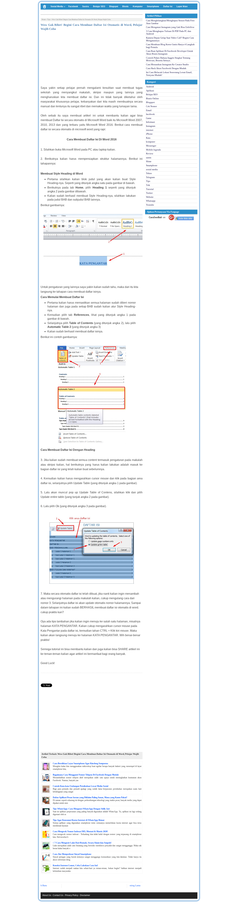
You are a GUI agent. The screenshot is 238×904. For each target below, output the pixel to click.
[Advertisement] (92, 59)
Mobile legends (153, 149)
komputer (150, 141)
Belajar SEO (99, 6)
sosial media (152, 169)
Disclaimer (85, 895)
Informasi (150, 122)
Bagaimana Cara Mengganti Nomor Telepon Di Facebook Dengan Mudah (86, 775)
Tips (48, 19)
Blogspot (113, 6)
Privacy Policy (71, 895)
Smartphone (153, 6)
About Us (46, 895)
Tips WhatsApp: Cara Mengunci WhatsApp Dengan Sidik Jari (81, 809)
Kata (148, 138)
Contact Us (58, 895)
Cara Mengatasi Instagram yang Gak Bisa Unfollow (170, 27)
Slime (148, 161)
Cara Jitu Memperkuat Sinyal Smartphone (72, 854)
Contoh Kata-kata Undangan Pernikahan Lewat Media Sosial (80, 786)
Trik (148, 185)
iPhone (149, 134)
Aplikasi (150, 90)
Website (149, 197)
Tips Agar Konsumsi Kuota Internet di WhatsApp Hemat (78, 820)
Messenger (151, 145)
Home (44, 19)
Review (149, 153)
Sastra (85, 6)
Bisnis (125, 6)
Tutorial (150, 189)
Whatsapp (150, 200)
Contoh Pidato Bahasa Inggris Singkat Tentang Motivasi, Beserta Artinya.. (168, 59)
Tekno (149, 173)
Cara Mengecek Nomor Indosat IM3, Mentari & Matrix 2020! (80, 831)
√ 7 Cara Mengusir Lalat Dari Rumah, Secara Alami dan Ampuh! (82, 843)
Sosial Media (57, 6)
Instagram (150, 126)
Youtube (150, 205)
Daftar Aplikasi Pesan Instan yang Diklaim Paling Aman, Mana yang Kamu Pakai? (90, 797)
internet (149, 130)
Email (149, 110)
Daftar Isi (167, 6)
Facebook (73, 6)
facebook (150, 114)
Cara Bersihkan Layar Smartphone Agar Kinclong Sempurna (80, 763)
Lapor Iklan (181, 6)
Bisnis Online (152, 98)
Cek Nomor (151, 106)
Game (148, 118)
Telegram (150, 177)
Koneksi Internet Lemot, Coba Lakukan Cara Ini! (75, 865)
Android (150, 86)
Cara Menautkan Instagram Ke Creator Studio (167, 64)
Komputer (138, 6)
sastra (148, 157)
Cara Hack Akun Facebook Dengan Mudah (166, 68)
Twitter (149, 193)
